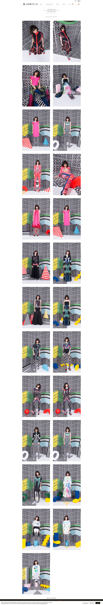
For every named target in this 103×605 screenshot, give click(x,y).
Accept (98, 603)
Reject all (92, 603)
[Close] (101, 603)
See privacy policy (43, 603)
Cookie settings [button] (85, 603)
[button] (78, 4)
